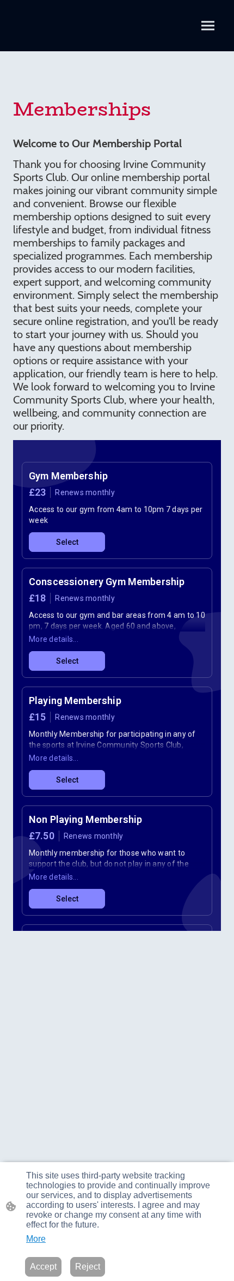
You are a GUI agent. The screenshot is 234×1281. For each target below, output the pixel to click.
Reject (87, 1266)
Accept (43, 1266)
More (36, 1238)
